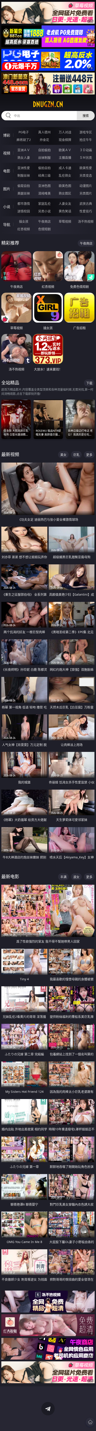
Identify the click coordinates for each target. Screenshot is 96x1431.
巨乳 (76, 455)
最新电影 (10, 877)
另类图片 (85, 193)
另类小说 (44, 211)
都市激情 (23, 203)
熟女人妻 (23, 157)
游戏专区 (85, 132)
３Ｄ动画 (85, 150)
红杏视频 (23, 229)
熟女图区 (65, 193)
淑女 (76, 877)
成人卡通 (65, 168)
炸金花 (44, 140)
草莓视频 (65, 221)
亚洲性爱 (23, 168)
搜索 (86, 115)
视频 (6, 153)
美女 (63, 455)
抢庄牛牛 (85, 140)
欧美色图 (65, 186)
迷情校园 (23, 211)
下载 (89, 383)
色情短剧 (44, 229)
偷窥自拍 (23, 186)
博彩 (6, 135)
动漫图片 (85, 186)
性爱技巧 (85, 211)
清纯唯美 (44, 193)
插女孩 (23, 221)
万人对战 (65, 132)
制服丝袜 (23, 175)
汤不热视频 (86, 221)
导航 (6, 224)
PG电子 (24, 132)
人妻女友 (65, 203)
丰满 (63, 877)
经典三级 (44, 175)
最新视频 (10, 454)
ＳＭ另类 (85, 157)
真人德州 (44, 132)
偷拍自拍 (44, 168)
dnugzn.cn (48, 104)
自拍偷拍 (44, 150)
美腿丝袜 (23, 193)
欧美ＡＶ (65, 150)
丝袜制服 (44, 157)
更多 (89, 455)
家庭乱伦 (44, 203)
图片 (6, 188)
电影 (6, 171)
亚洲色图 (44, 186)
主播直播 (65, 157)
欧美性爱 (85, 168)
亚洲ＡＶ (23, 150)
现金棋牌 (65, 140)
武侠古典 (85, 203)
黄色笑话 (65, 211)
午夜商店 (44, 221)
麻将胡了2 (24, 140)
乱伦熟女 (65, 175)
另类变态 (85, 175)
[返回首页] (90, 1422)
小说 (6, 206)
